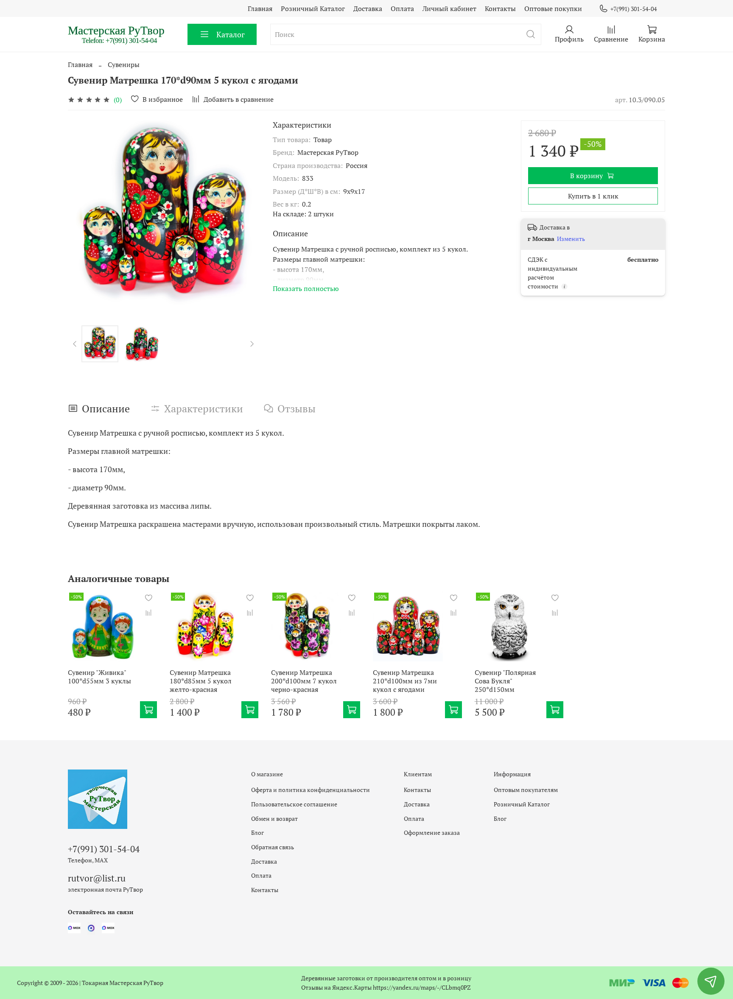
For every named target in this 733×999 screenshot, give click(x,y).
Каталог (230, 34)
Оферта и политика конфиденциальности (310, 790)
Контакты (500, 8)
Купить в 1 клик (593, 196)
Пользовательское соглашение (294, 804)
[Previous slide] (81, 216)
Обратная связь (272, 847)
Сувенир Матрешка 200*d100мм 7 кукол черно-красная (304, 681)
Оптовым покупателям (526, 790)
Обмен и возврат (274, 818)
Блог (257, 832)
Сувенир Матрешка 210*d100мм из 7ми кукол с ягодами (405, 681)
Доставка (367, 8)
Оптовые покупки (553, 8)
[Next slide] (245, 216)
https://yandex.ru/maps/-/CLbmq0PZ (422, 987)
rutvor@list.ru (97, 878)
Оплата (402, 8)
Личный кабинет (449, 8)
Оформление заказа (432, 832)
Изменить (571, 239)
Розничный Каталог (313, 8)
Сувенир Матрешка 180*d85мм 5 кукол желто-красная (201, 681)
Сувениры (124, 64)
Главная (260, 8)
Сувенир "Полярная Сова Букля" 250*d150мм (505, 681)
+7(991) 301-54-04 (633, 9)
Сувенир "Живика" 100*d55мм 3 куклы (99, 677)
